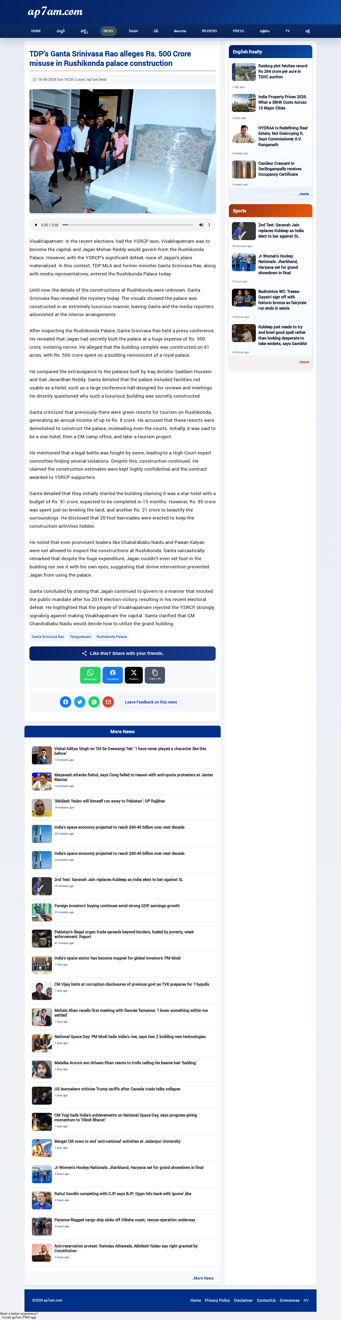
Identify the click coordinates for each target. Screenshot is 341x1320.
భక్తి (308, 31)
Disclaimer (243, 1300)
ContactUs (266, 1300)
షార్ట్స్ (84, 31)
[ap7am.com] (55, 12)
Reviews (209, 31)
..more (303, 193)
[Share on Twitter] (79, 701)
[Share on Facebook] (65, 701)
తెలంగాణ (180, 31)
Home (36, 31)
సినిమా (133, 31)
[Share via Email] (108, 701)
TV (288, 31)
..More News (203, 1278)
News (108, 31)
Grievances (290, 1300)
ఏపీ (156, 31)
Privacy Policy (217, 1300)
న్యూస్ (61, 31)
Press (238, 31)
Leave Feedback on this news (151, 702)
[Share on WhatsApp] (94, 701)
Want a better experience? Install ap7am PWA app (19, 1315)
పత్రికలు (265, 31)
